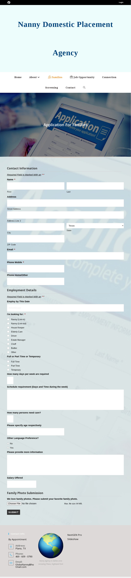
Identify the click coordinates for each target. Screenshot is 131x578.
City (9, 233)
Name (11, 179)
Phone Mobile (15, 262)
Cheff (13, 344)
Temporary (16, 370)
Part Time (15, 366)
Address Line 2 (14, 221)
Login (121, 2)
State (69, 230)
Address (11, 197)
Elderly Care (16, 332)
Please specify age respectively (24, 425)
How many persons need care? (24, 412)
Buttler (14, 348)
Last (69, 192)
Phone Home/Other (17, 275)
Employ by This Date (18, 301)
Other (13, 352)
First (9, 192)
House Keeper (17, 328)
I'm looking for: (16, 314)
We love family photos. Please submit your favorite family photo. (42, 499)
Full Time (15, 362)
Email (11, 249)
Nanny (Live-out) (18, 323)
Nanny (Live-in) (18, 319)
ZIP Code (11, 245)
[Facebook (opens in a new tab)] (9, 2)
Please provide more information (25, 452)
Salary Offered (15, 478)
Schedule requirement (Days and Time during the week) (37, 387)
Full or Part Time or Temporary (24, 356)
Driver (14, 336)
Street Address (14, 209)
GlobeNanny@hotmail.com (24, 565)
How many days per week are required (28, 374)
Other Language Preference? (23, 438)
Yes (11, 448)
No (11, 443)
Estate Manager (18, 340)
